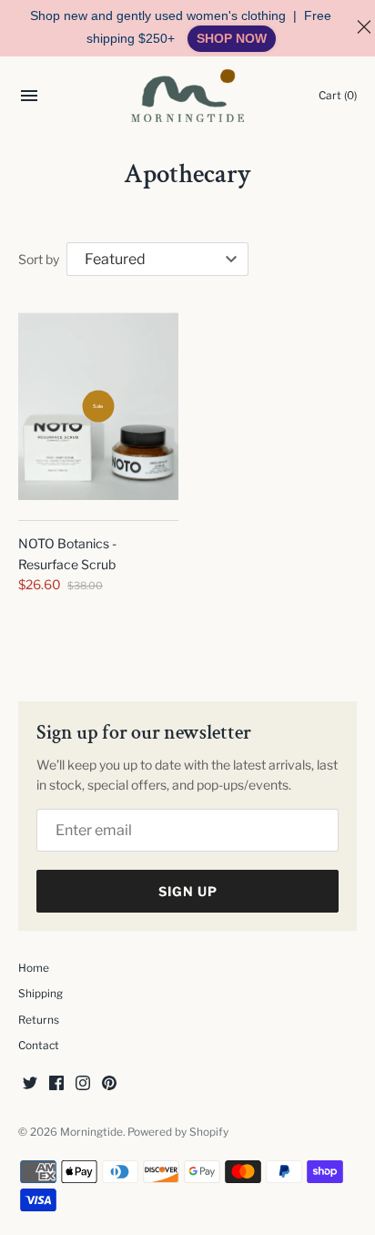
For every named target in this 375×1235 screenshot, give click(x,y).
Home (33, 968)
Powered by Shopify (177, 1132)
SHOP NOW (232, 38)
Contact (38, 1045)
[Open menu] (29, 98)
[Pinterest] (109, 1084)
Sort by (38, 259)
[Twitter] (30, 1084)
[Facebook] (56, 1084)
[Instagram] (83, 1084)
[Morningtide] (188, 95)
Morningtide (91, 1132)
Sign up (188, 891)
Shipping (40, 993)
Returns (38, 1020)
